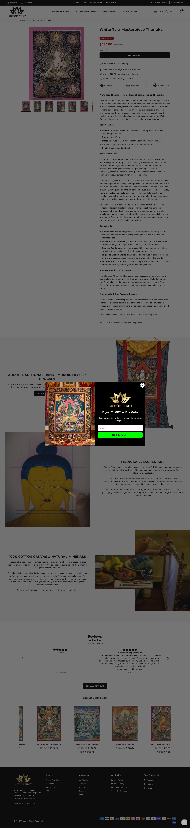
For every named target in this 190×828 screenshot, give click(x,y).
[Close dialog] (142, 385)
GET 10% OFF (120, 434)
